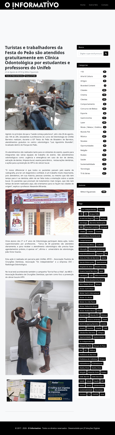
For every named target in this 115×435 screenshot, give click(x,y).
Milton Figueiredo (88, 192)
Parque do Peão (30, 76)
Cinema (84, 95)
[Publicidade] (39, 391)
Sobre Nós (93, 5)
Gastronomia (86, 118)
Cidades (84, 90)
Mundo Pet (85, 132)
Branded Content (88, 85)
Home (82, 5)
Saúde (83, 159)
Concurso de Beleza (89, 108)
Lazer (83, 122)
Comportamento (88, 104)
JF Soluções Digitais (92, 428)
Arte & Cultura (87, 76)
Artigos (84, 81)
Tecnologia (85, 169)
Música (84, 136)
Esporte (84, 113)
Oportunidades (87, 145)
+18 (82, 71)
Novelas (84, 141)
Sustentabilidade (88, 164)
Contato (104, 5)
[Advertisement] (57, 26)
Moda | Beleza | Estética (91, 127)
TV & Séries (85, 173)
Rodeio (83, 155)
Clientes (84, 99)
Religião (84, 150)
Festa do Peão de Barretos (14, 76)
